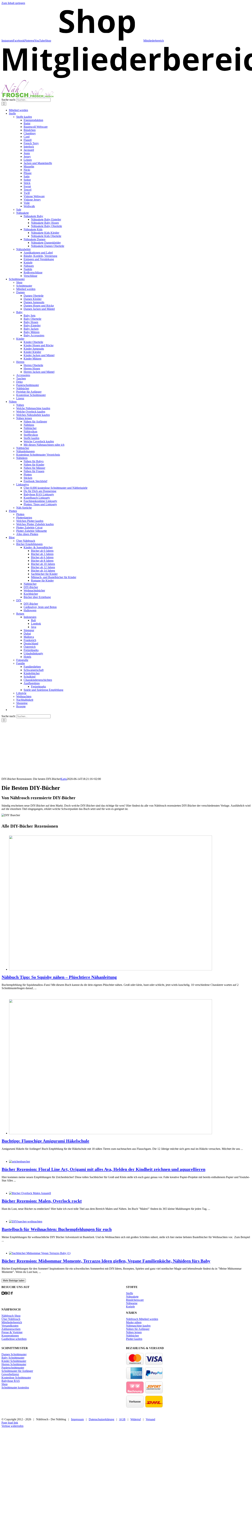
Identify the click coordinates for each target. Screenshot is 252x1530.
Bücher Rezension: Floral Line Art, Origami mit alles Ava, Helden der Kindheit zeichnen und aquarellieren (103, 1169)
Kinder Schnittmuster (13, 1361)
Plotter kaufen (134, 1338)
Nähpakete (132, 1296)
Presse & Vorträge (12, 1332)
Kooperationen (10, 1335)
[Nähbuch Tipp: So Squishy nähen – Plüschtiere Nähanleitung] (110, 969)
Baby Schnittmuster (12, 1357)
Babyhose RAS (10, 1380)
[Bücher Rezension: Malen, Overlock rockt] (30, 1193)
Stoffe (129, 1293)
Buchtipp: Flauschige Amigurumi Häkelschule (45, 1141)
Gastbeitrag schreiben (14, 1338)
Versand (150, 1419)
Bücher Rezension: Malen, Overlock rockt (42, 1201)
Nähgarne (131, 1303)
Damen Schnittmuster (14, 1354)
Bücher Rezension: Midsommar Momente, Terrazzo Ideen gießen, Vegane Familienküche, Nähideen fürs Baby (106, 1261)
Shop (4, 1384)
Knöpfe (130, 1306)
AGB (122, 1419)
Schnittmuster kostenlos (15, 1387)
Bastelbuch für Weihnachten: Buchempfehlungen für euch (57, 1229)
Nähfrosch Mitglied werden (142, 1319)
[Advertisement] (126, 749)
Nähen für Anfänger (137, 1329)
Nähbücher (132, 1335)
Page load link (9, 1422)
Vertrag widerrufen (12, 1425)
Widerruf (135, 1419)
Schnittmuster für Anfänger (17, 1370)
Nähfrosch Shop (10, 1315)
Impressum (77, 1419)
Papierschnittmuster (12, 1367)
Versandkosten (9, 1325)
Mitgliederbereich (11, 1322)
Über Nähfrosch (10, 1319)
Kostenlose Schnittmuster (16, 1377)
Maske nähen (133, 1322)
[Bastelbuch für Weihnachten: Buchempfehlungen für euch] (25, 1221)
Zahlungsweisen (10, 1329)
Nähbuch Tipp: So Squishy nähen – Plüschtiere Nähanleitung (59, 977)
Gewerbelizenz (10, 1374)
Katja (64, 778)
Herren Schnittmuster (13, 1364)
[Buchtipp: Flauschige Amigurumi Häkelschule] (110, 1133)
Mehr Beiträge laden (13, 1280)
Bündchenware (135, 1299)
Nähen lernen (134, 1332)
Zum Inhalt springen (13, 3)
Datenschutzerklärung (101, 1419)
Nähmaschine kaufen (138, 1325)
